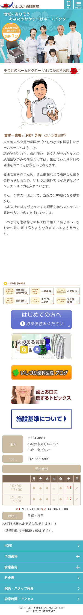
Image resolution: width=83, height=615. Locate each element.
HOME (8, 545)
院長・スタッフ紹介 (19, 588)
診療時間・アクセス (19, 599)
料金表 (9, 577)
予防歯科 (11, 556)
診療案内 (11, 567)
